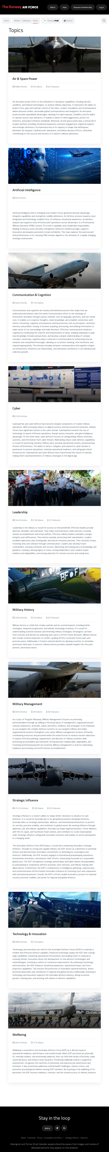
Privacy (40, 1137)
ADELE (52, 7)
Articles (17, 20)
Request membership (83, 7)
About (23, 1137)
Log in (101, 7)
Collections (26, 20)
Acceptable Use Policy (53, 1137)
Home (6, 20)
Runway (52, 20)
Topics (35, 20)
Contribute (31, 1137)
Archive (69, 20)
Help (64, 7)
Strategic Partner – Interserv (76, 1137)
